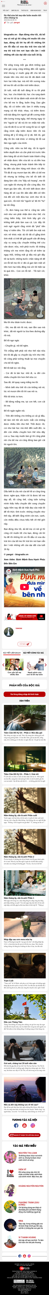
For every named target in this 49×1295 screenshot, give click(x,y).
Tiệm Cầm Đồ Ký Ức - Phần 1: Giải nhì (21, 774)
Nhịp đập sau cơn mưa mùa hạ (18, 939)
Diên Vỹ (22, 1169)
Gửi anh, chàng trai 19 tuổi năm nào (20, 1063)
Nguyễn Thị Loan (28, 1153)
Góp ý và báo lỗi (24, 1291)
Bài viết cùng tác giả (33, 652)
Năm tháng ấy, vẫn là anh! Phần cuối (20, 815)
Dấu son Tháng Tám (13, 1022)
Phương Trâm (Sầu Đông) (29, 1203)
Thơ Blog (24, 10)
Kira (21, 1221)
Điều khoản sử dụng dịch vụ (24, 1290)
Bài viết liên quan (12, 652)
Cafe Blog (15, 10)
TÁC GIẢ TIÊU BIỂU (24, 1145)
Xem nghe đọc (35, 10)
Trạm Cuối (8, 981)
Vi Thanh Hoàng (27, 1237)
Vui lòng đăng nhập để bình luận (24, 694)
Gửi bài (23, 644)
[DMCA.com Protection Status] (19, 1281)
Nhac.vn (26, 1293)
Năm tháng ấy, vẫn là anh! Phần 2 (19, 857)
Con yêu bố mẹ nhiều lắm (14, 673)
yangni (17, 22)
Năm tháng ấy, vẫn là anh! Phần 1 (19, 898)
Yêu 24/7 (6, 10)
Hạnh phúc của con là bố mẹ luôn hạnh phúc (35, 673)
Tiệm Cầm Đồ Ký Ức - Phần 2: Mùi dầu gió (23, 733)
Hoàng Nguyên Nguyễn (31, 1186)
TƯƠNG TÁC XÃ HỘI (24, 1119)
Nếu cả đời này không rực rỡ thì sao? (21, 1105)
